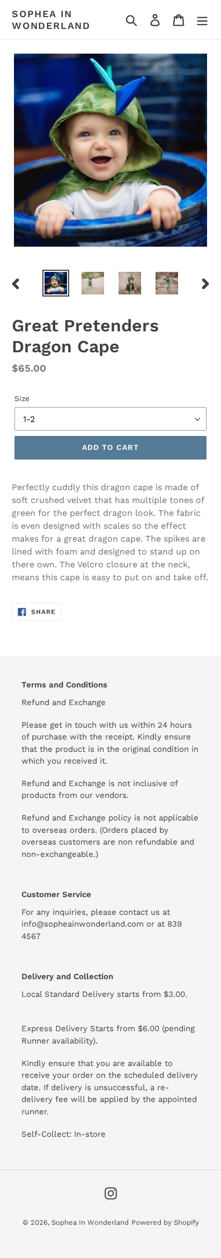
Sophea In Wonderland (51, 19)
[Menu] (202, 20)
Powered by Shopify (165, 1222)
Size (22, 398)
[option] (56, 283)
